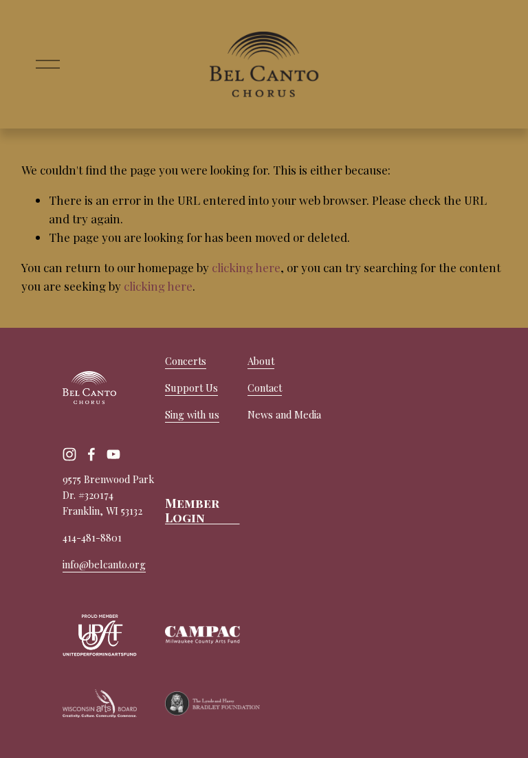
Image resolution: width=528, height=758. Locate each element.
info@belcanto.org (104, 564)
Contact (265, 387)
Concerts (185, 361)
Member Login (192, 509)
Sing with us (192, 414)
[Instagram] (69, 454)
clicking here (246, 267)
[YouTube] (113, 454)
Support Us (191, 387)
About (261, 361)
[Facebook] (91, 454)
